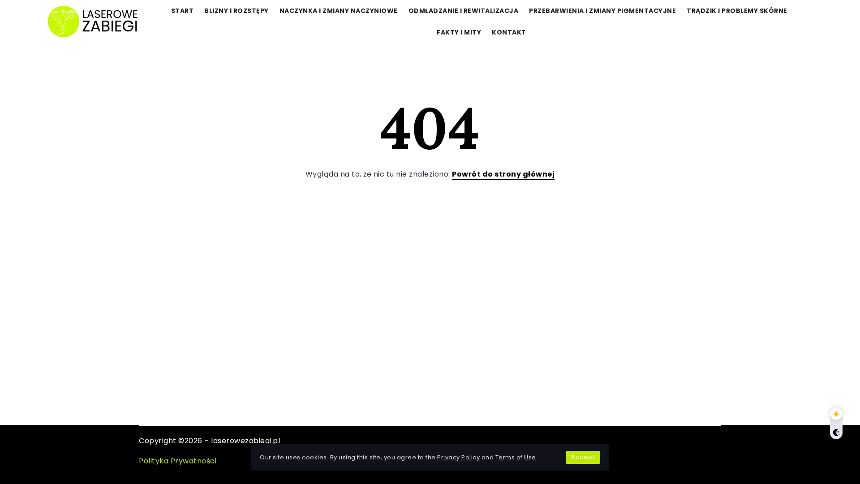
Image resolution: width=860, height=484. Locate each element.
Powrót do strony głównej (503, 174)
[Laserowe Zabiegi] (93, 21)
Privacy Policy (458, 457)
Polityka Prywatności (177, 461)
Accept (583, 457)
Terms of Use (515, 457)
